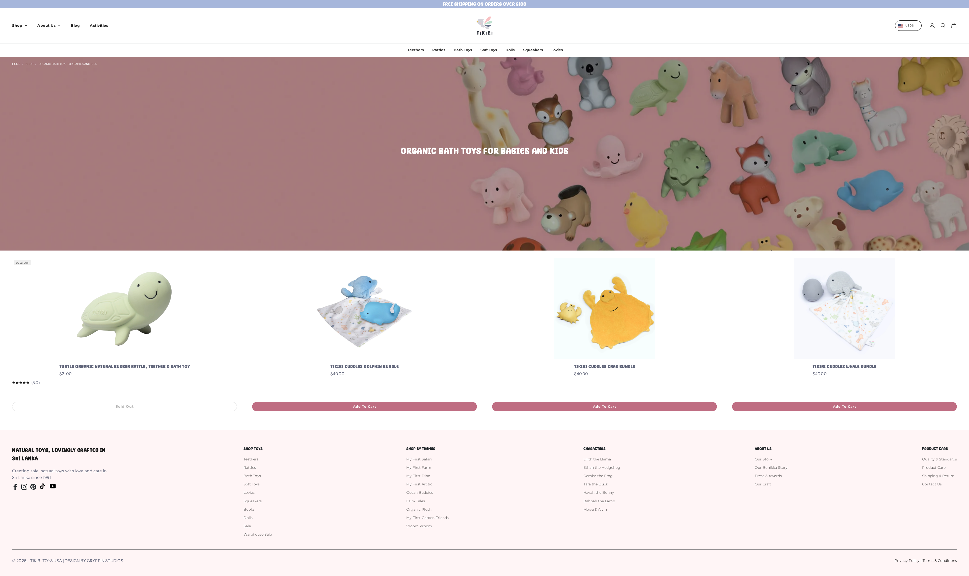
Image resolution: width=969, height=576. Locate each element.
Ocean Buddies (419, 492)
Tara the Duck (595, 484)
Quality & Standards (939, 459)
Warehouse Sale (258, 534)
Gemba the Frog (598, 476)
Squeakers (533, 50)
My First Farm (418, 467)
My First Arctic (419, 484)
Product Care (934, 467)
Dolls (510, 50)
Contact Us (932, 484)
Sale (247, 526)
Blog (75, 25)
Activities (99, 25)
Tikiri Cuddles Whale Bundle (845, 366)
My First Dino (418, 476)
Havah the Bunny (598, 492)
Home (16, 64)
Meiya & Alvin (595, 509)
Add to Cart (364, 406)
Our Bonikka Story (771, 467)
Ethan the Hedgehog (601, 467)
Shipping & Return (938, 476)
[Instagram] (24, 486)
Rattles (438, 50)
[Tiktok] (42, 486)
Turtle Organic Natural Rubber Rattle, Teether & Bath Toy (124, 366)
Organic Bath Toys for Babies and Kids (68, 64)
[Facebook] (15, 486)
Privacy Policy (907, 560)
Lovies (557, 50)
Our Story (763, 459)
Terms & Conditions (940, 560)
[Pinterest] (33, 486)
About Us (46, 25)
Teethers (416, 50)
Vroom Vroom (419, 526)
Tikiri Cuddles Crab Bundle (604, 366)
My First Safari (419, 459)
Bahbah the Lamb (599, 501)
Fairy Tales (415, 501)
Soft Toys (488, 50)
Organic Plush (419, 509)
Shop (17, 25)
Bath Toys (463, 50)
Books (249, 509)
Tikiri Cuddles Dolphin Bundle (364, 366)
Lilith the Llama (597, 459)
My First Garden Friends (427, 517)
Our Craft (763, 484)
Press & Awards (768, 476)
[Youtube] (52, 486)
